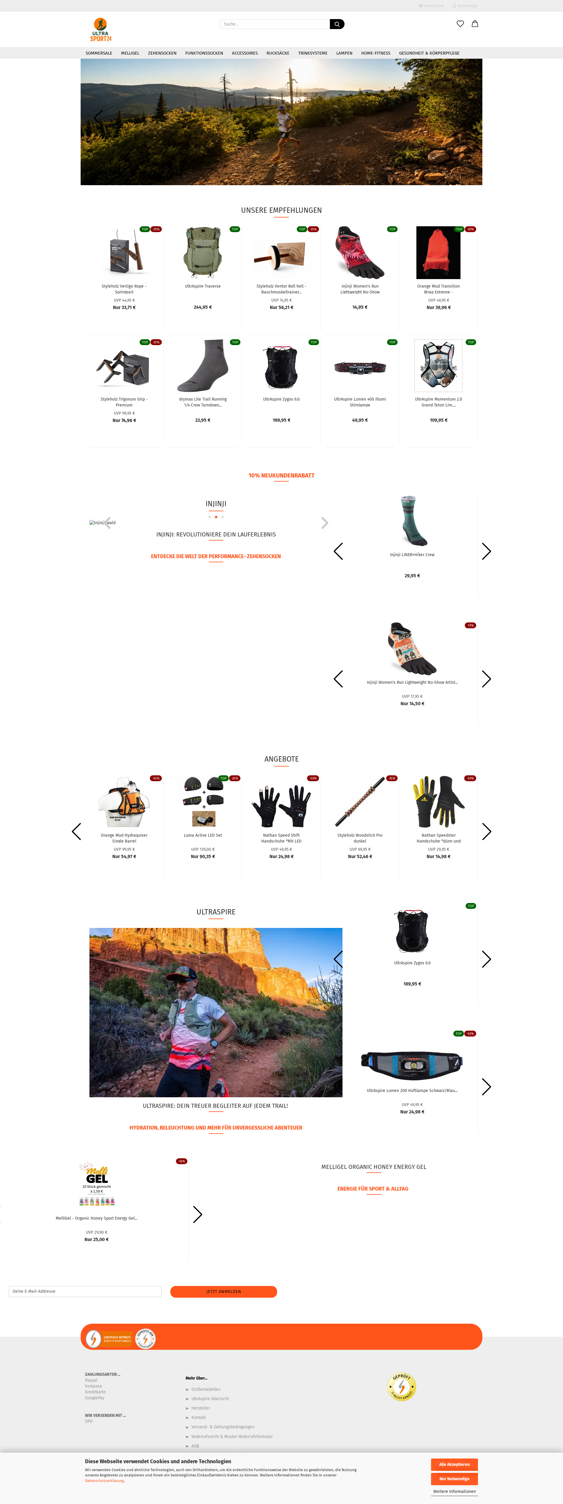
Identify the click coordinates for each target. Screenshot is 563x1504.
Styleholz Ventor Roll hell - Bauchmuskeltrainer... (281, 289)
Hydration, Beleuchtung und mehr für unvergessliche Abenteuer (216, 1128)
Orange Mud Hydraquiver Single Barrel (124, 838)
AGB (195, 1446)
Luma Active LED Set (203, 835)
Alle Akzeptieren (454, 1464)
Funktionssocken (204, 53)
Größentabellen (206, 1389)
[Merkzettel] (460, 24)
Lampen (344, 53)
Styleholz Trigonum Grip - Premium (124, 402)
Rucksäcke (278, 53)
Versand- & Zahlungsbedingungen (223, 1426)
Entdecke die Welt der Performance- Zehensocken (216, 556)
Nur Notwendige (454, 1478)
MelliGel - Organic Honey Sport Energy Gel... (96, 1218)
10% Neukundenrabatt (282, 475)
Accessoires (245, 53)
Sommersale (99, 53)
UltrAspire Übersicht (210, 1398)
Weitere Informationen (454, 1491)
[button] (475, 24)
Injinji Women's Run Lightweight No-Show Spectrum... (360, 289)
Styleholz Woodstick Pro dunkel (360, 838)
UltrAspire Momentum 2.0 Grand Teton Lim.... (438, 402)
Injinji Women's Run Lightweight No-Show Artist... (412, 682)
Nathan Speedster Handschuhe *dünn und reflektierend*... (439, 838)
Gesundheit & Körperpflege (429, 53)
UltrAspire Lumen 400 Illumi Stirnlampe (360, 402)
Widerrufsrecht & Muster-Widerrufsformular (232, 1436)
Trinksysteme (313, 53)
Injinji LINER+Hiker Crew (412, 554)
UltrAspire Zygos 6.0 (281, 399)
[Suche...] (337, 24)
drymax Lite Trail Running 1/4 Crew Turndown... (203, 402)
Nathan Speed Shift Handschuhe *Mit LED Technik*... (281, 838)
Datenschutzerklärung (104, 1480)
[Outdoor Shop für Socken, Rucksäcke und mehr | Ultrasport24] (101, 29)
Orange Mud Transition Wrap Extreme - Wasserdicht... (438, 289)
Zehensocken (162, 53)
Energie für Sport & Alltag (373, 1189)
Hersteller (200, 1408)
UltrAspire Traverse (203, 286)
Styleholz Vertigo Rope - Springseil (124, 289)
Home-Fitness (375, 53)
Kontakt (198, 1417)
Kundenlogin (467, 6)
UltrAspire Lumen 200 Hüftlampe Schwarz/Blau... (412, 1090)
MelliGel (130, 53)
